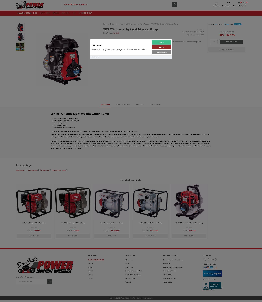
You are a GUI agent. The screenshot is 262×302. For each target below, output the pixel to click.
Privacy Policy (95, 57)
